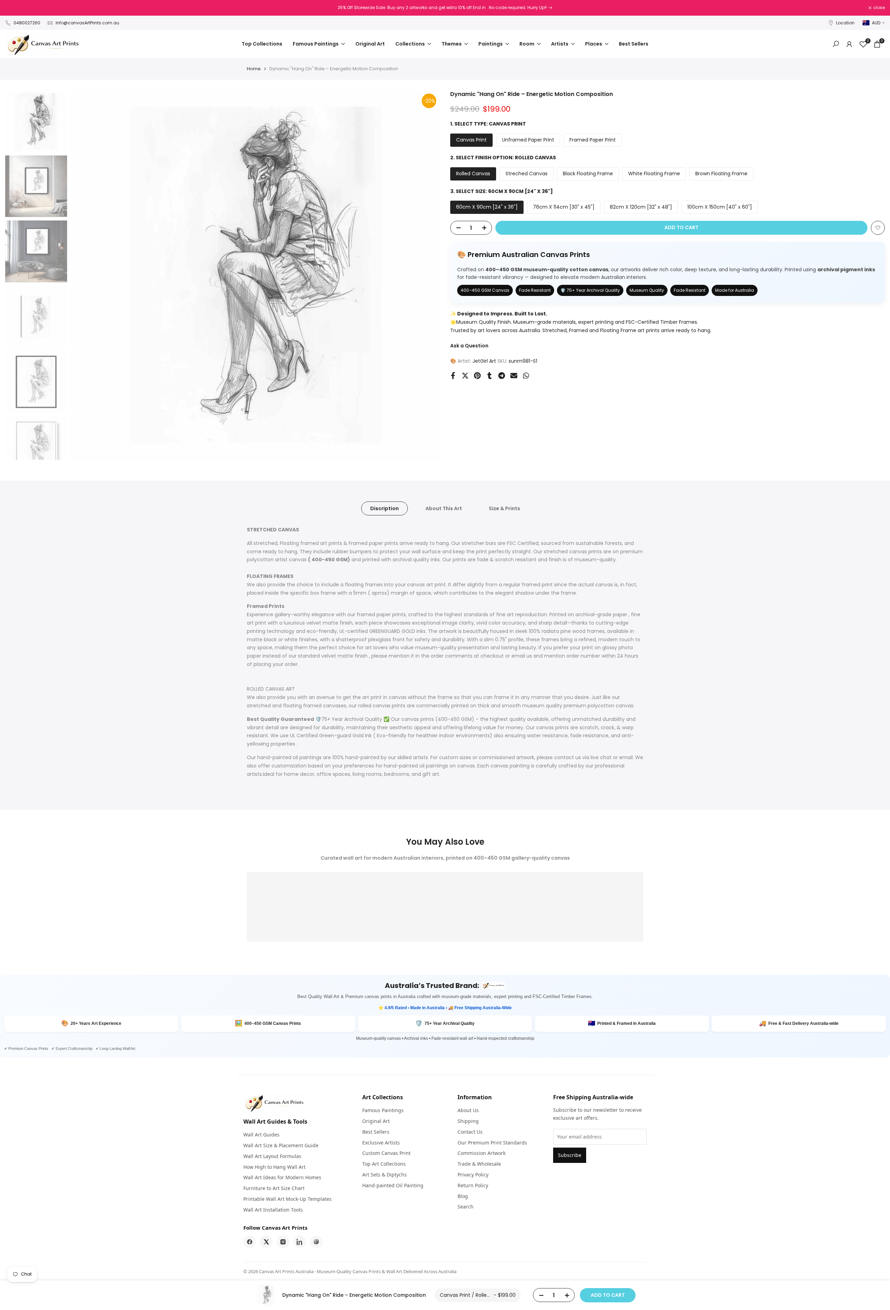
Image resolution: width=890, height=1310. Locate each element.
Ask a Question (469, 345)
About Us (468, 1110)
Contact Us (470, 1131)
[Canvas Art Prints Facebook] (249, 1242)
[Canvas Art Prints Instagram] (283, 1242)
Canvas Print (471, 139)
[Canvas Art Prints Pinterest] (316, 1242)
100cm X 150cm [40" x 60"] (719, 206)
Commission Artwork (481, 1153)
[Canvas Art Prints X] (266, 1242)
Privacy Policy (473, 1174)
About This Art (444, 508)
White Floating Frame (654, 173)
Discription (384, 508)
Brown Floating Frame (721, 173)
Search (466, 1206)
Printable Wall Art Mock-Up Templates (287, 1199)
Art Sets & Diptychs (384, 1174)
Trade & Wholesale (479, 1163)
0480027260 (27, 23)
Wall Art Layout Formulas (272, 1156)
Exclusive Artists (381, 1142)
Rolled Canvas (473, 173)
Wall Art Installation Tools (273, 1209)
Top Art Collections (384, 1163)
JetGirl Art (484, 360)
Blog (463, 1196)
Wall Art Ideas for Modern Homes (282, 1177)
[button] (878, 228)
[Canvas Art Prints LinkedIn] (299, 1242)
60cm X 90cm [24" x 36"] (487, 206)
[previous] (84, 275)
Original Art (376, 1121)
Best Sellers (375, 1131)
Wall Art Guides (261, 1134)
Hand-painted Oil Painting (392, 1185)
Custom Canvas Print (386, 1153)
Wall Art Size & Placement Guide (280, 1145)
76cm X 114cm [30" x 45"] (563, 206)
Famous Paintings (383, 1110)
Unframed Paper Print (528, 139)
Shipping (468, 1121)
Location (845, 23)
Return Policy (473, 1185)
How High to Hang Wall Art (274, 1167)
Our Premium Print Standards (492, 1142)
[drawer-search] (836, 44)
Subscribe (569, 1155)
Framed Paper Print (592, 139)
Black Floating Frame (588, 173)
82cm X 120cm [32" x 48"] (641, 206)
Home (254, 68)
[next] (426, 275)
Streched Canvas (526, 173)
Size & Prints (504, 508)
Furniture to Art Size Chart (274, 1188)
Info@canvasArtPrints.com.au (87, 23)
